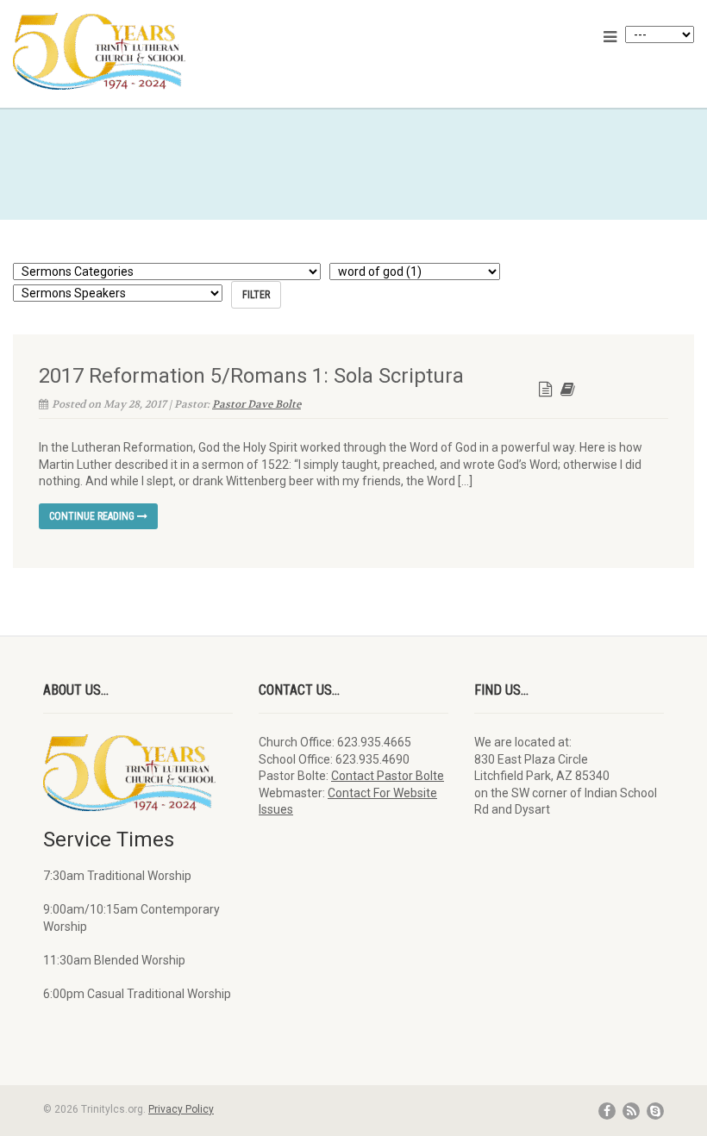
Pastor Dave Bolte (256, 404)
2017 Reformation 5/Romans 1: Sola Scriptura (251, 376)
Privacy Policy (181, 1109)
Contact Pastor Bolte (387, 776)
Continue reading (93, 516)
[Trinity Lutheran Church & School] (177, 51)
